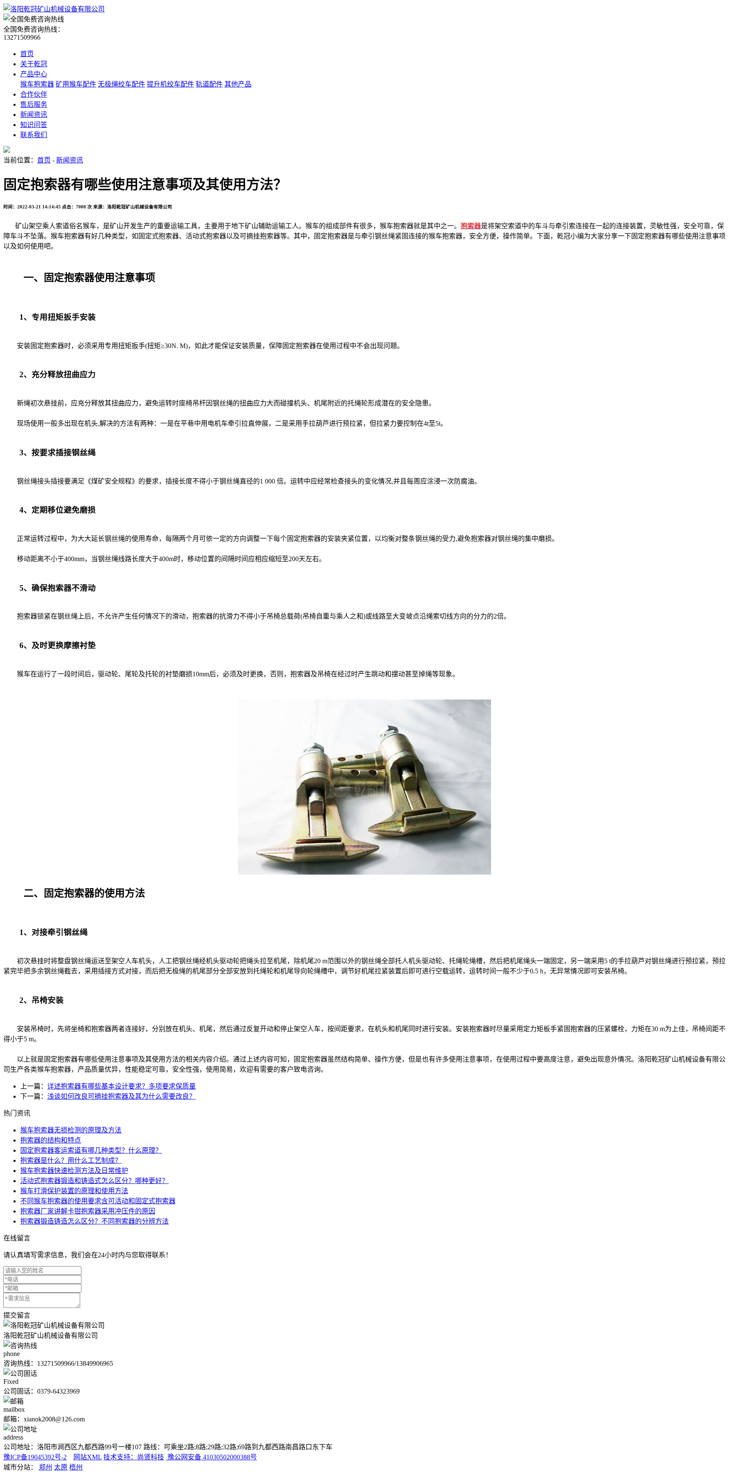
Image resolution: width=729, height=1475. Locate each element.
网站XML (87, 1457)
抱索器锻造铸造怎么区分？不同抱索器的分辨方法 (94, 1221)
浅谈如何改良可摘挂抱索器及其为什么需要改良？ (121, 1096)
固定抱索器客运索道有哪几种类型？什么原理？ (91, 1150)
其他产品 (237, 84)
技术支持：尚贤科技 (133, 1457)
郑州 (45, 1467)
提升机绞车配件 (170, 84)
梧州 (76, 1467)
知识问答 (33, 124)
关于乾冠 (33, 64)
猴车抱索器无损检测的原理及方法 (71, 1130)
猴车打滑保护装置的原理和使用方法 (74, 1190)
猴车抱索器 (37, 84)
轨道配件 (209, 84)
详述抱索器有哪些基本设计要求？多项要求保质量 (121, 1086)
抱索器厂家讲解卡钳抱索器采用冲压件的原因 (87, 1211)
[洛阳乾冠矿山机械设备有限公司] (54, 9)
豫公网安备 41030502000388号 (211, 1457)
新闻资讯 (33, 114)
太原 (61, 1467)
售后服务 (33, 104)
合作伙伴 (33, 94)
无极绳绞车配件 (121, 84)
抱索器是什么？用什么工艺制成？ (71, 1160)
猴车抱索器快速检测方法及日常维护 (74, 1170)
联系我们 (33, 134)
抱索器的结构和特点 (50, 1140)
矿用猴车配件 (76, 84)
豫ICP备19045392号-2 (35, 1457)
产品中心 (33, 74)
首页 (27, 53)
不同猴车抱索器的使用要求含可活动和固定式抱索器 (98, 1201)
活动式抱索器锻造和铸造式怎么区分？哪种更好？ (94, 1180)
